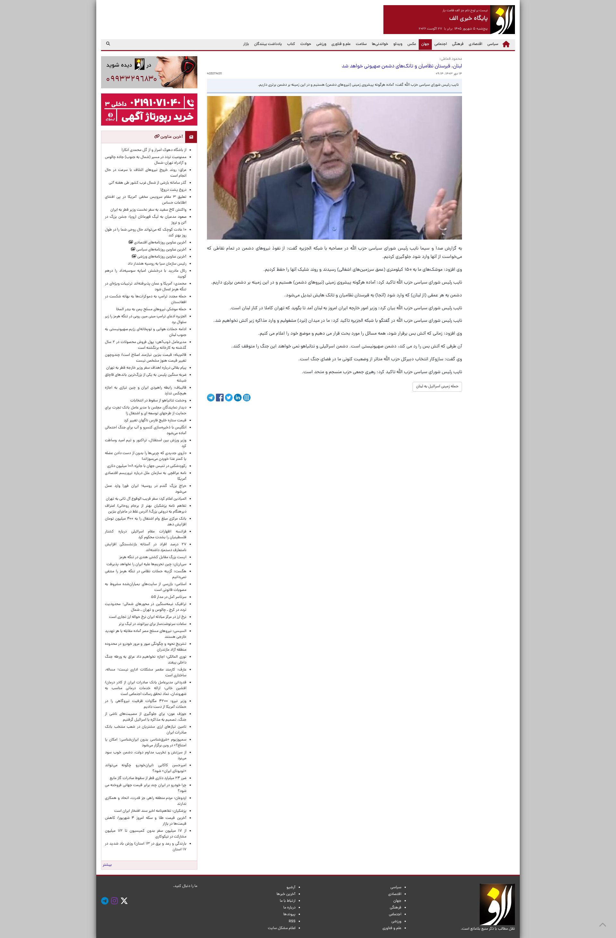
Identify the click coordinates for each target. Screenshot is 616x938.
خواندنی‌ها (380, 44)
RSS (292, 922)
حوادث (305, 44)
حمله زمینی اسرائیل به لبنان (437, 387)
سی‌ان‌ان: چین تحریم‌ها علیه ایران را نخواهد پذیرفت (146, 564)
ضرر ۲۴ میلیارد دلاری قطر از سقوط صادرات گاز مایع (148, 778)
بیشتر (107, 865)
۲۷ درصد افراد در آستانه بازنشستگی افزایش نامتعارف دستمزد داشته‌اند (145, 547)
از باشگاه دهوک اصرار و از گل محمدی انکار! (154, 150)
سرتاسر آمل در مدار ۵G (168, 597)
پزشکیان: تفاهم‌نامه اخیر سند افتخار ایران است (150, 811)
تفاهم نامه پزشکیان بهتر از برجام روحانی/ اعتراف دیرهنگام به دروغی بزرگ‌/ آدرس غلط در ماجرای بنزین (145, 509)
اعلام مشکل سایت (281, 928)
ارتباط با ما (287, 901)
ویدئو (397, 44)
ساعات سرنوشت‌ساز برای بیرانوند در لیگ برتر (152, 624)
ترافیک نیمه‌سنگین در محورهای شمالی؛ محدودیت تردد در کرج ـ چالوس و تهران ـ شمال (145, 607)
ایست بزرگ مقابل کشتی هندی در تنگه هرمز (152, 557)
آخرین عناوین (171, 137)
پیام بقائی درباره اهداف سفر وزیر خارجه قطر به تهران (146, 368)
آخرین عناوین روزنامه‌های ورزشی (161, 257)
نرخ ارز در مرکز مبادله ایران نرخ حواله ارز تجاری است (147, 617)
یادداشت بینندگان (268, 44)
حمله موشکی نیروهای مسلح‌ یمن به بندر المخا (151, 309)
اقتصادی (475, 44)
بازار (246, 44)
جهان (424, 44)
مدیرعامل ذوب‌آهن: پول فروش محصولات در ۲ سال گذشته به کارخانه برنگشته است (145, 345)
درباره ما (289, 908)
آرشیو (291, 887)
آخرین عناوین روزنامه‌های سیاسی (160, 250)
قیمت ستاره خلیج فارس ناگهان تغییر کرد (155, 421)
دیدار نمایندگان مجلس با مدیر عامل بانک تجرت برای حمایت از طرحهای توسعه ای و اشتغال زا (145, 410)
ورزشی (321, 44)
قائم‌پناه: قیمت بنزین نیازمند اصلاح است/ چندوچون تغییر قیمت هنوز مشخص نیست (145, 358)
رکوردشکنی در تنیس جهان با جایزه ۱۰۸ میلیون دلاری (146, 466)
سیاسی (492, 44)
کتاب (291, 44)
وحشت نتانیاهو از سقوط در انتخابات (158, 401)
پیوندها (289, 914)
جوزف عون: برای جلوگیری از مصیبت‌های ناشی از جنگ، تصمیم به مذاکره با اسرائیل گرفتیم (145, 717)
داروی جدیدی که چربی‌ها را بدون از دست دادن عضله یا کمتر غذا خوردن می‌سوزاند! (145, 456)
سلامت (361, 44)
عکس (411, 44)
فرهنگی (458, 44)
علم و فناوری (341, 44)
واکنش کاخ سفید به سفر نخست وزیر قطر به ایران (148, 210)
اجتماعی (440, 44)
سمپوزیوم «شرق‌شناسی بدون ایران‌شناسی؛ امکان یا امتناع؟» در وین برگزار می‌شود (145, 743)
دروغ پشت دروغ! (173, 190)
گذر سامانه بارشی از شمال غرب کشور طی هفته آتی (147, 183)
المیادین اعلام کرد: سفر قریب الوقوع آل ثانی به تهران (146, 499)
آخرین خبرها (286, 894)
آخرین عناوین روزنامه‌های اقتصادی (159, 243)
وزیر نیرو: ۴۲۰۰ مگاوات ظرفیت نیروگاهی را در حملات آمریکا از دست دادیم (145, 704)
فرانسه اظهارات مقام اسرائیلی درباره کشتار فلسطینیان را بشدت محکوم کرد (145, 534)
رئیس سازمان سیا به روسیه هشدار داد (157, 264)
